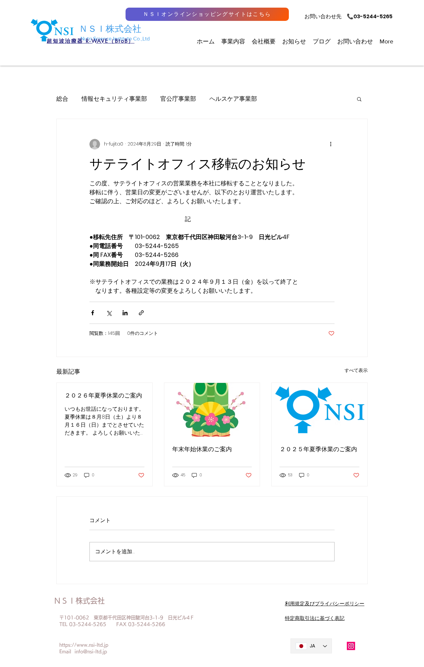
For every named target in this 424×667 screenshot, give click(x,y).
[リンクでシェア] (141, 313)
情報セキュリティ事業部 (114, 98)
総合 (62, 98)
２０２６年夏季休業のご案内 (103, 395)
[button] (359, 98)
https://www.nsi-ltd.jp (83, 644)
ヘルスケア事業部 (233, 98)
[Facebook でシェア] (92, 313)
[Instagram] (351, 646)
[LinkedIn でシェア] (125, 313)
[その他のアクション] (331, 144)
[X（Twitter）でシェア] (109, 313)
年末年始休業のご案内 (202, 449)
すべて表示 (356, 370)
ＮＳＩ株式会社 (110, 29)
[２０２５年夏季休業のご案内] (319, 410)
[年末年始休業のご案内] (212, 410)
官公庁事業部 (178, 98)
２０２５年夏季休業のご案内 (318, 449)
